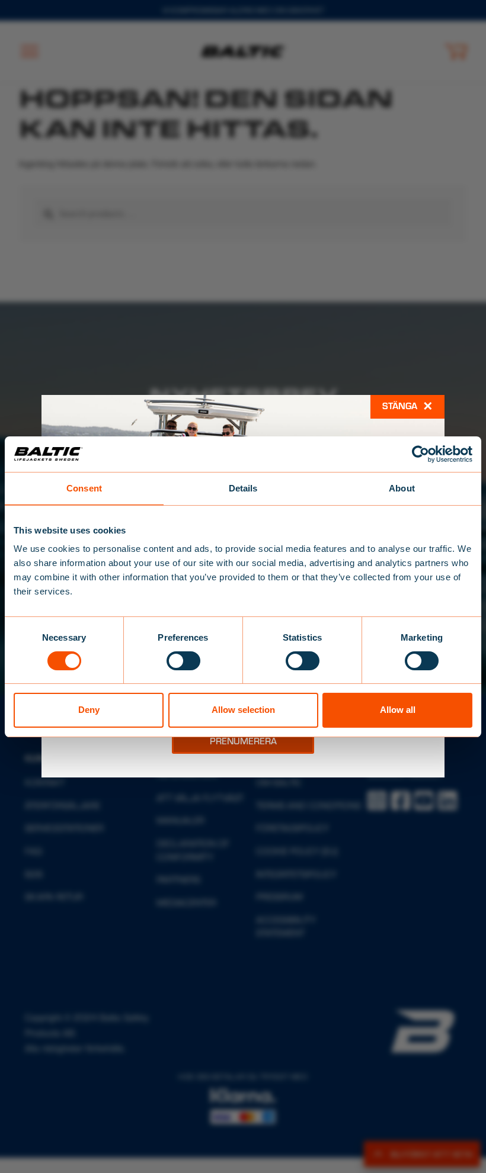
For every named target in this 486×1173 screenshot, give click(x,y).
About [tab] (402, 488)
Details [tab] (243, 488)
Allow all (397, 710)
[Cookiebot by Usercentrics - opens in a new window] (420, 453)
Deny (89, 710)
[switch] (183, 660)
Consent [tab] (84, 488)
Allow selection (243, 710)
